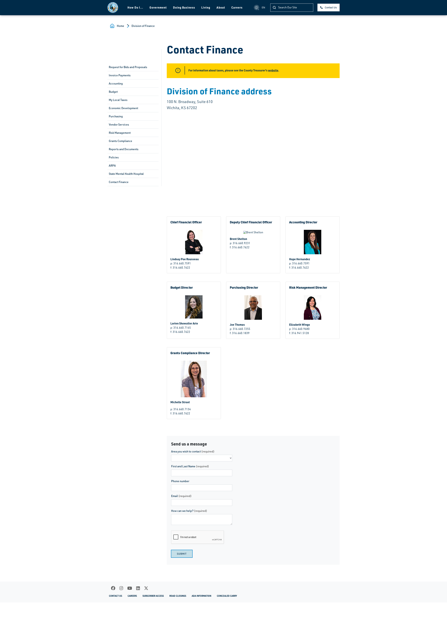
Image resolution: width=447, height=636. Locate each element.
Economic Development (123, 108)
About (221, 7)
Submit (182, 553)
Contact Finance (119, 182)
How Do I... (135, 7)
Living (205, 7)
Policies (114, 157)
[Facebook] (113, 588)
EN (263, 7)
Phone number (180, 481)
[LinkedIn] (138, 588)
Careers (237, 7)
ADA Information (201, 595)
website (273, 70)
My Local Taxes (118, 100)
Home (120, 26)
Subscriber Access (153, 595)
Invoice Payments (120, 75)
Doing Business (184, 7)
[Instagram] (121, 588)
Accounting (116, 83)
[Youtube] (129, 588)
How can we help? (189, 511)
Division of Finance (143, 26)
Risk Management (120, 132)
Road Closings (177, 595)
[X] (146, 588)
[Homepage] (112, 7)
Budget (113, 91)
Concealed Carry (227, 595)
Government (158, 7)
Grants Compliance (120, 141)
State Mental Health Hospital (126, 174)
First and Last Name (190, 466)
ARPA (112, 165)
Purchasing (116, 116)
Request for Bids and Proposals (128, 67)
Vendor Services (119, 124)
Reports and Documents (123, 149)
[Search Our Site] (274, 7)
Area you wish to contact (192, 451)
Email (181, 496)
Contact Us (331, 7)
